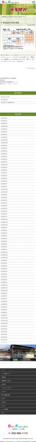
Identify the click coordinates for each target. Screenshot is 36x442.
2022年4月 (4, 181)
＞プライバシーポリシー (6, 387)
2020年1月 (4, 249)
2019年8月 (4, 263)
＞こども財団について (6, 373)
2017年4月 (4, 339)
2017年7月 (4, 331)
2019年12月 (5, 252)
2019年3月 (4, 277)
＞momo (3, 398)
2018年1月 (4, 315)
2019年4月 (4, 274)
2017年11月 (5, 320)
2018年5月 (4, 304)
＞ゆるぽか (3, 402)
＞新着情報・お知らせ (6, 380)
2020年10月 (5, 225)
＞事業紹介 (3, 377)
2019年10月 (5, 257)
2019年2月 (4, 279)
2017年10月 (5, 323)
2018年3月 (4, 309)
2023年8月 (4, 145)
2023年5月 (4, 153)
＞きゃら (3, 405)
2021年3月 (4, 211)
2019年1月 (4, 282)
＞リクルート (4, 391)
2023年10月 (5, 142)
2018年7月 (4, 298)
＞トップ (3, 370)
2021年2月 (4, 214)
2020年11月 (5, 222)
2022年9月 (4, 167)
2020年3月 (4, 244)
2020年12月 (5, 219)
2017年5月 (4, 337)
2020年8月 (4, 230)
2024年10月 (5, 126)
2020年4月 (4, 241)
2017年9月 (4, 326)
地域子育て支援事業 (7, 102)
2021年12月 (5, 189)
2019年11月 (5, 255)
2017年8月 (4, 329)
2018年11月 (5, 287)
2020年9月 (4, 227)
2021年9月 (4, 194)
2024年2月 (4, 137)
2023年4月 (4, 156)
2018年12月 (5, 285)
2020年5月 (4, 238)
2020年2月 (4, 246)
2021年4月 (4, 208)
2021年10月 (5, 192)
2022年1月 (4, 186)
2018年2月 (4, 312)
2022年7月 (4, 173)
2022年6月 (4, 175)
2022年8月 (4, 170)
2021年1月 (4, 216)
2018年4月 (4, 307)
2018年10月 (5, 290)
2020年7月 (4, 233)
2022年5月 (4, 178)
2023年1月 (4, 162)
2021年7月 (4, 200)
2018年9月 (4, 293)
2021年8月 (4, 197)
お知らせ (4, 97)
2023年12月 (5, 140)
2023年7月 (4, 148)
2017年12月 (5, 318)
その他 (3, 99)
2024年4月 (4, 134)
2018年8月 (4, 296)
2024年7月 (4, 131)
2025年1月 (4, 123)
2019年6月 (4, 268)
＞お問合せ (3, 384)
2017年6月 (4, 334)
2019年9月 (4, 260)
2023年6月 (4, 151)
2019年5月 (4, 271)
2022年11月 (5, 164)
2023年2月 (4, 159)
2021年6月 (4, 203)
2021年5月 (4, 205)
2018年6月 (4, 301)
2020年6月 (4, 235)
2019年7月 (4, 266)
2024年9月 (4, 129)
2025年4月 (4, 118)
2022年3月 (4, 183)
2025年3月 (4, 121)
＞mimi (2, 412)
